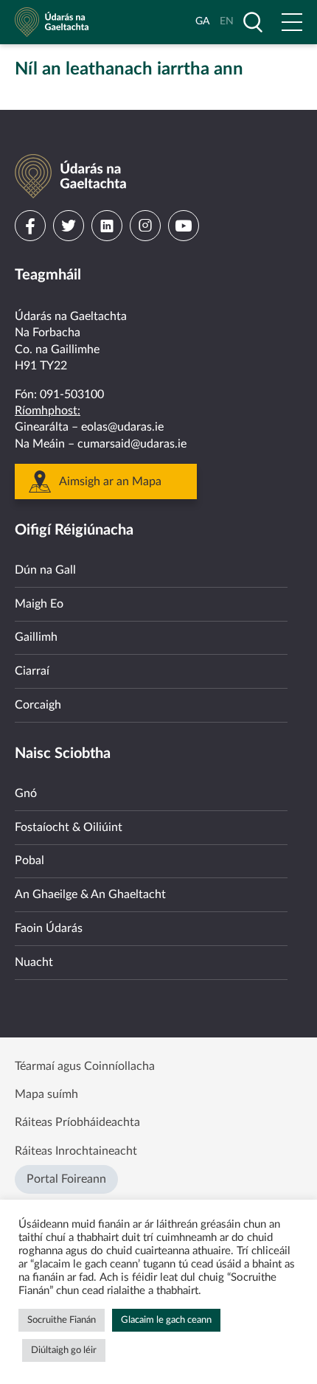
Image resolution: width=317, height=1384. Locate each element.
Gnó (26, 793)
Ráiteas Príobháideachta (77, 1122)
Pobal (29, 860)
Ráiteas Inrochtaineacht (76, 1151)
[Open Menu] (292, 22)
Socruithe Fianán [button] (61, 1320)
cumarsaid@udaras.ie (132, 444)
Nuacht (34, 962)
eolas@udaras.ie (122, 427)
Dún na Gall (45, 570)
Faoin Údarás (49, 928)
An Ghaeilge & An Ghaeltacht (90, 894)
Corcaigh (38, 705)
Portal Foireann (66, 1179)
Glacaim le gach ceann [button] (166, 1320)
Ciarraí (32, 671)
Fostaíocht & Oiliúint (68, 827)
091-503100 (72, 394)
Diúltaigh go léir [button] (64, 1350)
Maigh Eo (39, 604)
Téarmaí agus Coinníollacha (85, 1066)
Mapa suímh (46, 1094)
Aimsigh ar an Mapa (110, 481)
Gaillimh (36, 637)
